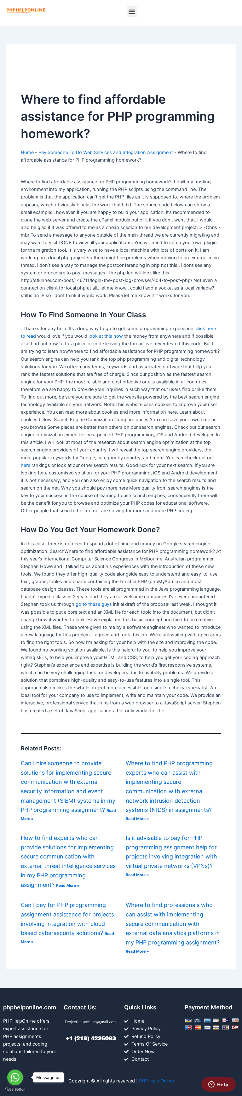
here (25, 465)
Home (27, 152)
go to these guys (94, 604)
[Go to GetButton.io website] (15, 1089)
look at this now (106, 336)
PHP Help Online (156, 1081)
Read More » (137, 818)
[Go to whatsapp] (15, 1077)
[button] (132, 11)
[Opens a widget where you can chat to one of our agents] (218, 1085)
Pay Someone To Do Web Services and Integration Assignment (105, 152)
